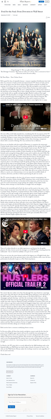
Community (33, 4)
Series (14, 4)
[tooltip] (46, 17)
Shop (45, 4)
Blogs (19, 4)
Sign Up (11, 407)
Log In (47, 1)
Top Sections (7, 4)
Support (40, 4)
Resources (25, 4)
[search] (3, 1)
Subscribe (41, 1)
